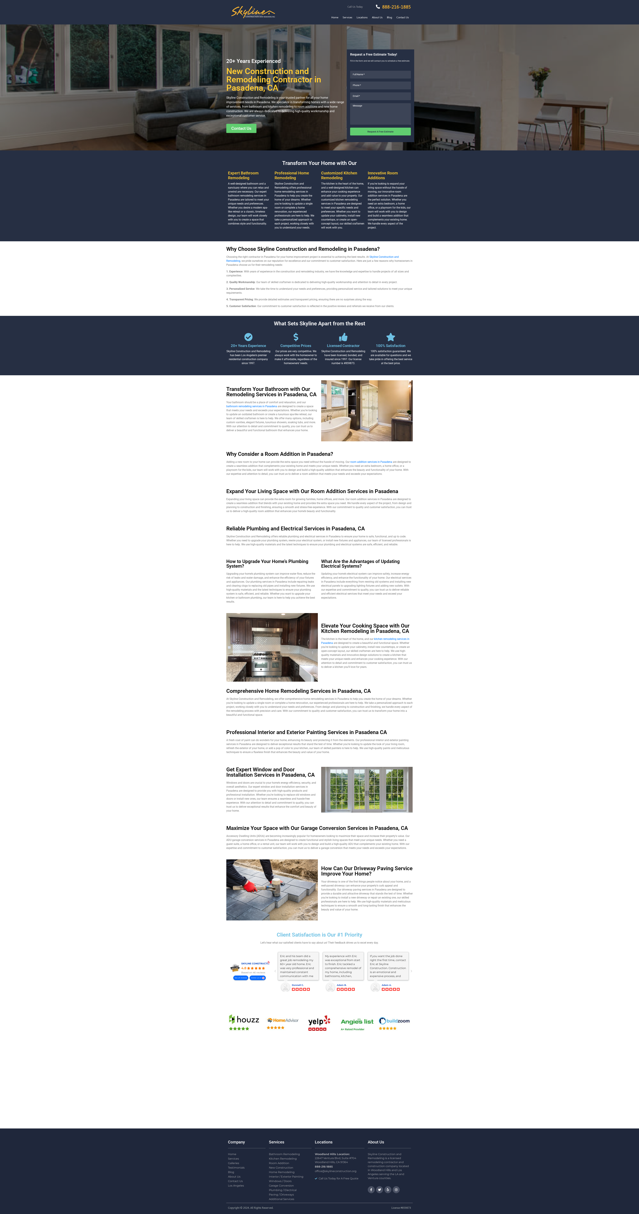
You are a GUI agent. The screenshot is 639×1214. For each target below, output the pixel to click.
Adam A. (386, 985)
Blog (389, 17)
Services (347, 17)
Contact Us (402, 17)
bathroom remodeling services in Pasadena (251, 406)
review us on (256, 978)
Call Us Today (355, 6)
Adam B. (341, 985)
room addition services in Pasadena (371, 461)
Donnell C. (298, 985)
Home (334, 17)
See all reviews (241, 978)
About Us (377, 17)
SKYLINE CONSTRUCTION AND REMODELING (268, 963)
